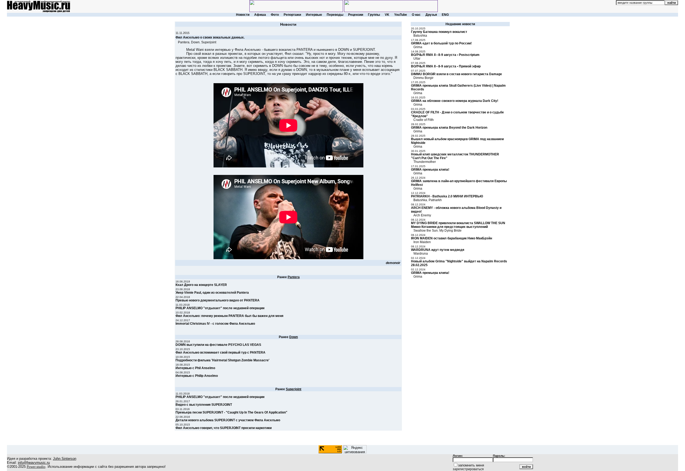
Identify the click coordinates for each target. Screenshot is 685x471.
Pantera (183, 42)
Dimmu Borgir (423, 78)
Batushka (420, 35)
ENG (445, 15)
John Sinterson (64, 459)
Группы (374, 15)
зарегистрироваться (468, 469)
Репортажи (292, 15)
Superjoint (208, 42)
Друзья (431, 15)
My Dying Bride (450, 230)
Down (195, 42)
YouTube (400, 15)
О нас (416, 15)
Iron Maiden (422, 242)
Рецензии (356, 15)
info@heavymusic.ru (34, 463)
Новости (243, 15)
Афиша (260, 15)
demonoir (393, 263)
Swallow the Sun (425, 230)
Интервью (313, 15)
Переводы (335, 15)
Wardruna (420, 253)
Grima (417, 47)
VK (387, 15)
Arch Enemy (422, 215)
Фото (274, 15)
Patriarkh (435, 200)
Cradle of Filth (423, 120)
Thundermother (424, 162)
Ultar (416, 58)
